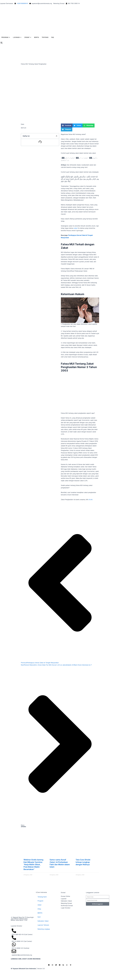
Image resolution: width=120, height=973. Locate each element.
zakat (75, 228)
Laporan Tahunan (43, 925)
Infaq (39, 909)
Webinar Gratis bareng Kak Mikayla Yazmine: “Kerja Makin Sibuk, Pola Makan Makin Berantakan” (33, 864)
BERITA (40, 913)
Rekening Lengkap (44, 929)
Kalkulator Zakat (43, 921)
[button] (1, 42)
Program (40, 901)
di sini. (90, 499)
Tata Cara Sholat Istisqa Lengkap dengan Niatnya (83, 862)
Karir (39, 917)
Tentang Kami (42, 897)
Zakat (39, 905)
